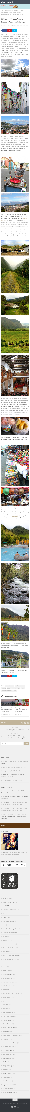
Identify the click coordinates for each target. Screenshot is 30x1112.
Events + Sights (7, 970)
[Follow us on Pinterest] (25, 723)
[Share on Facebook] (4, 30)
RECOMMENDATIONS (6, 14)
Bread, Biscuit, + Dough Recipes (11, 929)
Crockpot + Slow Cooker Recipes (11, 955)
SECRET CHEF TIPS (8, 1058)
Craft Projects (6, 951)
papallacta (14, 688)
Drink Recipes (6, 963)
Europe (4, 967)
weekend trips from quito (7, 690)
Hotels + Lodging (7, 997)
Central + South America (9, 944)
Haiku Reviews (6, 989)
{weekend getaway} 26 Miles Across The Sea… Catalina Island (7, 709)
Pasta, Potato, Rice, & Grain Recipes (12, 1035)
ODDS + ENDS (6, 1031)
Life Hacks (5, 1008)
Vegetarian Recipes (8, 1085)
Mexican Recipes (7, 1024)
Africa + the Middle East (9, 902)
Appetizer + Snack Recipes (9, 910)
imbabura (4, 688)
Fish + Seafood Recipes (9, 978)
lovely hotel (15, 516)
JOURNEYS (9, 12)
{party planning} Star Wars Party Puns (12, 771)
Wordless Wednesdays (9, 1092)
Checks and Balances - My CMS (11, 814)
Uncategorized (6, 1077)
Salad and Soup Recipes (9, 1054)
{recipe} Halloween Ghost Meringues (12, 780)
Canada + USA (6, 940)
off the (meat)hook (7, 2)
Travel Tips (5, 1069)
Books (4, 925)
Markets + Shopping (8, 1020)
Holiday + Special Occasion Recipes (11, 993)
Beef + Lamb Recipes (8, 921)
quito (19, 688)
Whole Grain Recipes (8, 1088)
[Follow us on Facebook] (22, 723)
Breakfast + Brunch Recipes (10, 932)
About (4, 751)
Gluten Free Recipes (8, 986)
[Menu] (28, 2)
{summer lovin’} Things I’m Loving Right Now (14, 767)
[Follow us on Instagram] (28, 723)
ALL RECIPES (6, 906)
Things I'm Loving (18, 14)
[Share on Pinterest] (9, 30)
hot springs (22, 685)
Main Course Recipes (8, 1016)
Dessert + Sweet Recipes (9, 959)
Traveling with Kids (7, 1073)
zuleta (15, 690)
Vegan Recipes (6, 1081)
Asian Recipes (6, 917)
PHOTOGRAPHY (17, 12)
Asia (4, 913)
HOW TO (5, 1001)
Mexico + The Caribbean (9, 1027)
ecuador (16, 685)
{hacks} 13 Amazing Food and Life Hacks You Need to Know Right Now (13, 816)
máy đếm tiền (6, 802)
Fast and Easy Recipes (8, 974)
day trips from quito (9, 685)
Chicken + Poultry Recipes (9, 948)
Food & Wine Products (8, 982)
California (5, 936)
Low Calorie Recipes (8, 1012)
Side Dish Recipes (7, 1062)
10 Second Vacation (7, 10)
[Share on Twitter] (14, 30)
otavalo (8, 688)
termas (23, 688)
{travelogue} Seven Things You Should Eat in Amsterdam (20, 709)
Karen (4, 25)
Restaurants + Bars (8, 1050)
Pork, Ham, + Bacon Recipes (10, 1043)
